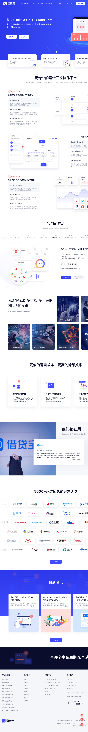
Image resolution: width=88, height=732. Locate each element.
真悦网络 (26, 701)
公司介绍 (69, 679)
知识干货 (47, 694)
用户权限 (84, 726)
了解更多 (55, 561)
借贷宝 (25, 679)
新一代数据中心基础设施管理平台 (11, 710)
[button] (33, 3)
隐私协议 (79, 726)
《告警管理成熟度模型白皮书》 (20, 58)
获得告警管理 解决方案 (78, 277)
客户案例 (40, 3)
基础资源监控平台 (7, 691)
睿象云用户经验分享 (50, 58)
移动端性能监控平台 (7, 698)
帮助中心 (79, 61)
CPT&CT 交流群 (71, 685)
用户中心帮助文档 (50, 688)
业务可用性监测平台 (7, 685)
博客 (84, 63)
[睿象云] (9, 3)
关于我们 (58, 3)
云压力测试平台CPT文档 (52, 685)
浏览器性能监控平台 (7, 694)
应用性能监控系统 (7, 701)
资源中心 (49, 3)
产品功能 (74, 726)
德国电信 (26, 694)
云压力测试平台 (6, 688)
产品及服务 (24, 3)
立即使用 (66, 277)
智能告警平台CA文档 (51, 679)
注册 (72, 3)
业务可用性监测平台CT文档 (52, 682)
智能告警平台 (5, 679)
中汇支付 (26, 682)
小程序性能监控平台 (7, 704)
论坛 (84, 61)
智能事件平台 (5, 682)
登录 (66, 3)
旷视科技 (26, 688)
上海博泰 (26, 685)
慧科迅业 (26, 698)
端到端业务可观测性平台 (8, 707)
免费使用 (80, 3)
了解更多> (33, 607)
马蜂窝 (25, 691)
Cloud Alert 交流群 (72, 682)
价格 (33, 3)
